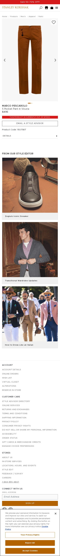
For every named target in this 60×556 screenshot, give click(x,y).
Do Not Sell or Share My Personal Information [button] (29, 430)
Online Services (11, 405)
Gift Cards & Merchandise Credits (21, 442)
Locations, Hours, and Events (19, 466)
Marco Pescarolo (14, 106)
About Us (7, 457)
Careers (6, 478)
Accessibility (9, 434)
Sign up (30, 503)
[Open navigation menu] (56, 8)
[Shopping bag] (52, 8)
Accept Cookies (30, 551)
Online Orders (10, 374)
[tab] (29, 103)
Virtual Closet (10, 382)
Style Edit (8, 470)
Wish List (7, 378)
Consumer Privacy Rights (16, 426)
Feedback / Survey (12, 474)
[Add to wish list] (54, 22)
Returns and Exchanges (15, 409)
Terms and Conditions (14, 413)
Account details (11, 370)
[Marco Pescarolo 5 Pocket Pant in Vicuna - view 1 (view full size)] (30, 59)
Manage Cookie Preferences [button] (18, 446)
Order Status (9, 438)
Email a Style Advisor (30, 123)
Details (7, 136)
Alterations (9, 386)
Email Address (9, 492)
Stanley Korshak (15, 7)
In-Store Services (12, 461)
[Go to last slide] (4, 60)
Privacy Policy (10, 422)
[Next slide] (55, 60)
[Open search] (40, 8)
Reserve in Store (11, 390)
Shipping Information (14, 418)
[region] (30, 532)
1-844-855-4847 (10, 482)
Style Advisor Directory (16, 401)
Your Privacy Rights (30, 535)
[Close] (55, 514)
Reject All (30, 543)
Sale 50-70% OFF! (30, 2)
